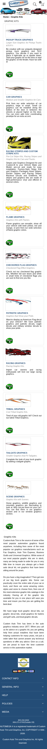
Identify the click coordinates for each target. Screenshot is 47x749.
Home (6, 17)
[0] (42, 4)
